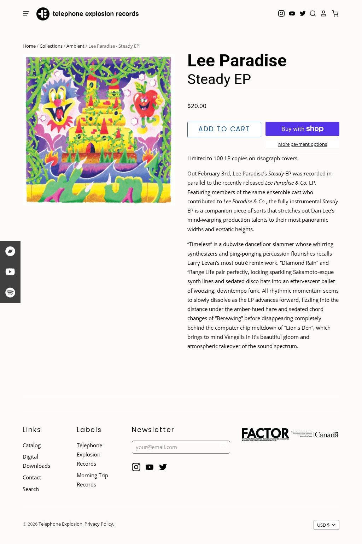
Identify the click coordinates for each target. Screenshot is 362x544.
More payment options (302, 144)
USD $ (323, 525)
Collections (51, 46)
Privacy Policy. (99, 524)
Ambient (75, 46)
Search (31, 488)
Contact (32, 477)
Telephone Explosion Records (89, 454)
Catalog (32, 445)
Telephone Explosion (60, 524)
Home (29, 46)
